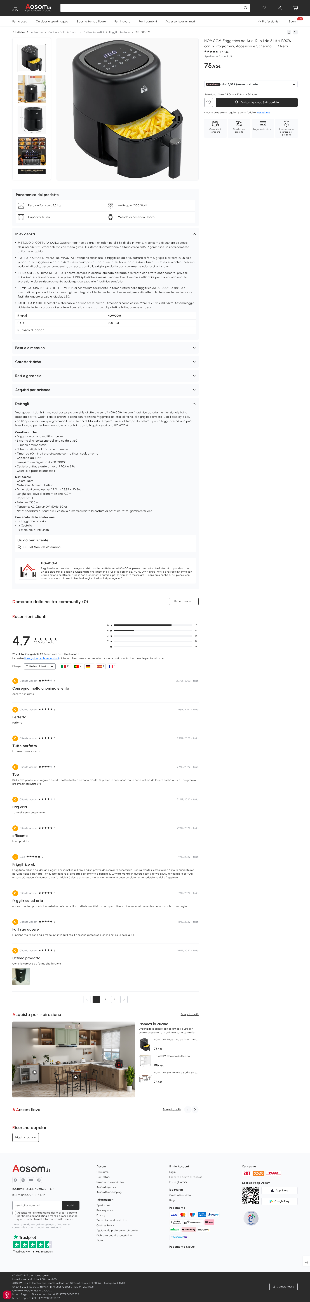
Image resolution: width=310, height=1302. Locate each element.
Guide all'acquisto (180, 1195)
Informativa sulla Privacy (58, 1219)
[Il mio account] (280, 8)
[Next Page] (124, 999)
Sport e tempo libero (91, 21)
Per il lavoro (122, 21)
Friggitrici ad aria (119, 32)
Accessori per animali (180, 21)
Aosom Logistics (106, 1187)
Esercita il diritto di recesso (186, 1177)
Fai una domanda (183, 601)
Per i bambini (148, 21)
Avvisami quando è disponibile (259, 102)
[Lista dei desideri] (264, 8)
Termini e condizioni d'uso (112, 1220)
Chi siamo (103, 1172)
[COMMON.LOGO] (38, 8)
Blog (172, 1200)
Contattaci (103, 1177)
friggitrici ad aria (25, 1137)
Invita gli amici (178, 1182)
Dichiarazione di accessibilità (114, 1235)
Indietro (20, 32)
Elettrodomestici (94, 32)
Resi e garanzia (106, 1210)
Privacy (101, 1215)
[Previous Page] (87, 999)
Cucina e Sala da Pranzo (63, 32)
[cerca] (245, 8)
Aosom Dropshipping (109, 1192)
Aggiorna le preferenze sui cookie (117, 1230)
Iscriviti (71, 1205)
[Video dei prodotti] (31, 89)
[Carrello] (295, 8)
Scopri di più (190, 1014)
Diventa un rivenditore (110, 1182)
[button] (105, 234)
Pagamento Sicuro (182, 1246)
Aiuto (100, 1240)
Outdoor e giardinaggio (52, 21)
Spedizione (103, 1205)
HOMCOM (114, 315)
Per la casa (19, 21)
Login (172, 1172)
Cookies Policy (105, 1225)
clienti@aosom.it (39, 1275)
